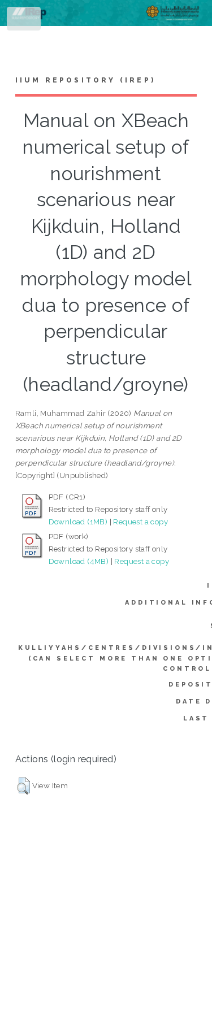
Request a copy (140, 521)
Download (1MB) (78, 521)
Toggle (24, 21)
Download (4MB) (79, 561)
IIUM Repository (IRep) (85, 80)
